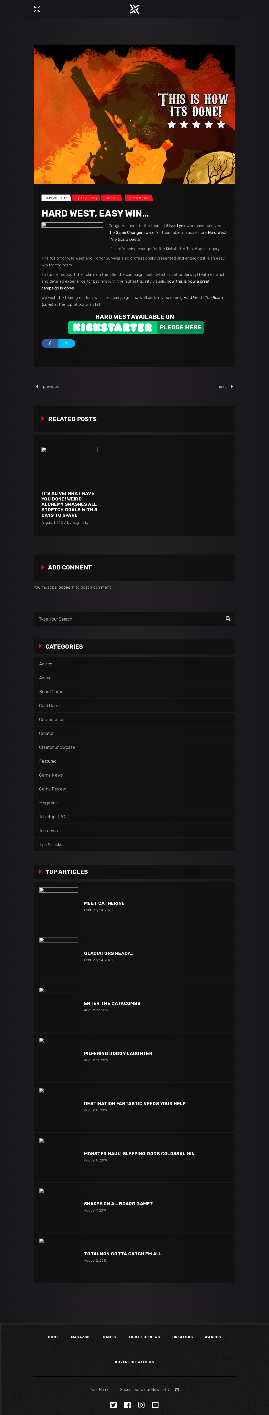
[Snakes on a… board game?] (58, 1207)
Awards (111, 198)
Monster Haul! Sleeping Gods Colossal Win (139, 1153)
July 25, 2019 (56, 198)
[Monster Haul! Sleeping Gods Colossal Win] (58, 1157)
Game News (138, 198)
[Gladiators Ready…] (58, 957)
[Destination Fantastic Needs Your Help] (58, 1107)
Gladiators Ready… (109, 953)
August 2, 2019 (95, 1260)
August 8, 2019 (95, 1110)
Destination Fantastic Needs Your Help (135, 1103)
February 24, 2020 (98, 910)
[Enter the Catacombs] (58, 1007)
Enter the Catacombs (112, 1003)
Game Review (52, 789)
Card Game (50, 705)
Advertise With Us (134, 1362)
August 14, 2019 (96, 1060)
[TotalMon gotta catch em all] (58, 1257)
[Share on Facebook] (50, 343)
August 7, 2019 (95, 1210)
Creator (46, 733)
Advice (45, 663)
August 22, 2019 (96, 1010)
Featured (47, 761)
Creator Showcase (57, 747)
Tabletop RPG (52, 816)
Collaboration (52, 719)
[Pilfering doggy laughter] (58, 1057)
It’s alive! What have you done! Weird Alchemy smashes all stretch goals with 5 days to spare (69, 504)
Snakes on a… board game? (118, 1203)
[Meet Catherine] (58, 907)
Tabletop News (144, 1337)
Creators (182, 1337)
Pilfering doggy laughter (118, 1053)
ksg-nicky (89, 198)
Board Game (51, 691)
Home (53, 1337)
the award (131, 232)
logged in (66, 587)
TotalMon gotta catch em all (123, 1253)
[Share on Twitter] (66, 343)
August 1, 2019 (53, 523)
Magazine (48, 802)
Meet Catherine (104, 903)
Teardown (48, 830)
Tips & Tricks (50, 844)
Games (109, 1337)
